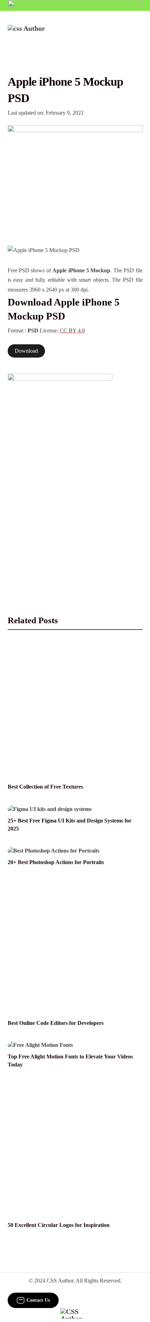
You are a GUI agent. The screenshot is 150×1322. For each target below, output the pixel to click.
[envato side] (60, 478)
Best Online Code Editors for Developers (56, 1023)
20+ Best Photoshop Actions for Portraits (56, 862)
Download (26, 351)
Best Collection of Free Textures (45, 787)
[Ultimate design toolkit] (75, 178)
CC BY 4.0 (72, 331)
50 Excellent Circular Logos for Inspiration (59, 1225)
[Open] (138, 33)
